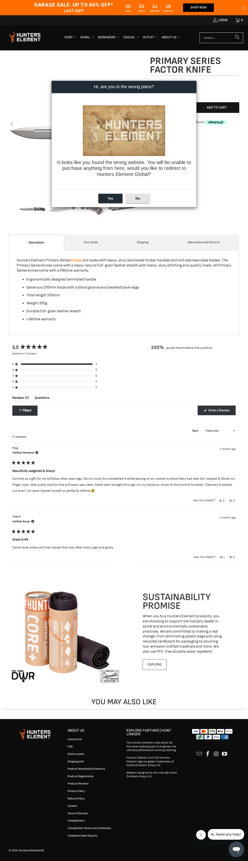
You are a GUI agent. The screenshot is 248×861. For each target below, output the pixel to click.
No (137, 198)
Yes (110, 198)
